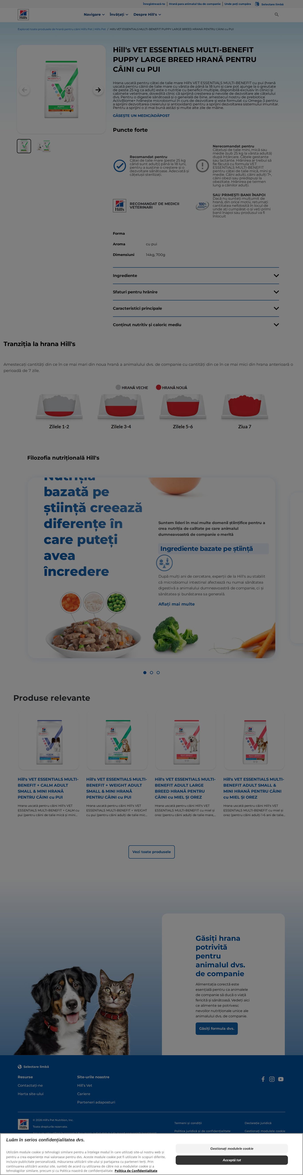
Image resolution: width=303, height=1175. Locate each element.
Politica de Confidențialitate (136, 1171)
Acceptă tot (232, 1160)
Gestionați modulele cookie (231, 1148)
